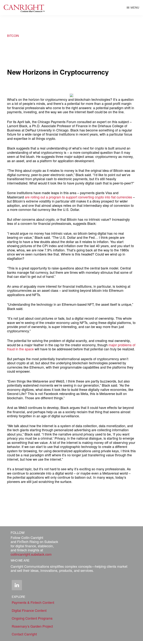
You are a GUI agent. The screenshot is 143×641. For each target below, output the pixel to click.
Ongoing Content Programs (32, 618)
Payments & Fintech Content (33, 602)
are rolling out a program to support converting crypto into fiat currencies (78, 197)
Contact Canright (24, 634)
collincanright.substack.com (31, 554)
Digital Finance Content (29, 610)
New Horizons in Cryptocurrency (58, 72)
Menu (135, 7)
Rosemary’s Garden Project (32, 626)
